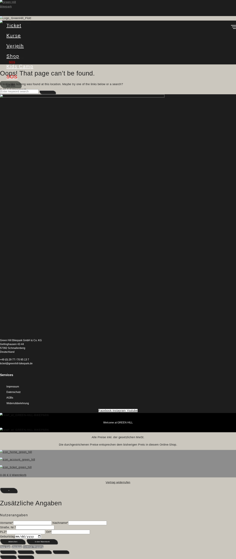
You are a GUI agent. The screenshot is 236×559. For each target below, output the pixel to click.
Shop (12, 53)
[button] (118, 27)
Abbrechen (12, 542)
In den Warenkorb (42, 542)
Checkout (17, 547)
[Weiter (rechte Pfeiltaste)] (25, 557)
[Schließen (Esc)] (61, 552)
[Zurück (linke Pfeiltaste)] (8, 557)
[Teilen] (43, 552)
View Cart (5, 547)
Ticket (13, 39)
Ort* (48, 531)
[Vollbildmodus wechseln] (25, 552)
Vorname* (6, 522)
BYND (13, 35)
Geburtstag (7, 536)
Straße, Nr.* (8, 527)
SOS (12, 62)
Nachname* (60, 522)
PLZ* (3, 531)
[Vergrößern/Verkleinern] (8, 552)
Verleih (13, 48)
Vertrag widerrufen (118, 482)
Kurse (13, 44)
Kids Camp (16, 57)
